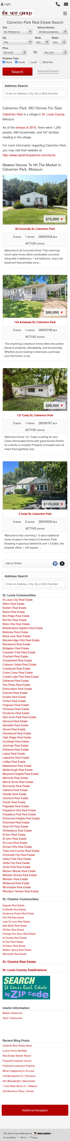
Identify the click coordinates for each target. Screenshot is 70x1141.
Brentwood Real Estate (16, 644)
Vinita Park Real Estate (17, 867)
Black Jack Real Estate (16, 636)
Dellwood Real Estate (16, 681)
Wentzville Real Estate (15, 954)
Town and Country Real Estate (21, 851)
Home (8, 62)
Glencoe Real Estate (15, 721)
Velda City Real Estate (16, 863)
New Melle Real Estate (15, 925)
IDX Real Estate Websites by (18, 1133)
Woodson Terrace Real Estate (21, 891)
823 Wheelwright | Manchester (19, 1081)
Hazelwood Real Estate (17, 733)
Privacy (34, 1137)
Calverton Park (13, 114)
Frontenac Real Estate (16, 713)
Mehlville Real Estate (15, 778)
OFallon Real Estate (13, 929)
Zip (4, 37)
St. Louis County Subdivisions (25, 970)
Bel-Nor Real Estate (15, 620)
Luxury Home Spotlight (15, 1050)
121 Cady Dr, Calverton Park (35, 415)
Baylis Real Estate (14, 612)
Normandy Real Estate (16, 786)
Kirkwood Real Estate (16, 749)
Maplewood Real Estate (17, 766)
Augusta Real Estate (13, 905)
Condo (21, 62)
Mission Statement (12, 1013)
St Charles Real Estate (15, 937)
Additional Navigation (35, 1110)
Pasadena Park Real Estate (19, 814)
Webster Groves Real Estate (20, 875)
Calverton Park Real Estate (19, 652)
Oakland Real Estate (15, 790)
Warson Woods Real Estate (19, 871)
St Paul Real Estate (13, 941)
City (5, 27)
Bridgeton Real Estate (16, 648)
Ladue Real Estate (14, 753)
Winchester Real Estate (17, 887)
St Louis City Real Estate (18, 600)
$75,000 (55, 218)
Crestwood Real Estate (16, 668)
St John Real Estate (15, 838)
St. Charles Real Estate (19, 961)
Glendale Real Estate (15, 725)
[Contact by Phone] (58, 4)
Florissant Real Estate (16, 709)
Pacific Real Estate (14, 802)
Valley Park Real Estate (17, 859)
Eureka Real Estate (14, 697)
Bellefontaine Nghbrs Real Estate (23, 628)
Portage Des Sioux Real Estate (19, 933)
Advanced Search (48, 71)
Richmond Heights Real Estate (21, 818)
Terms (23, 1137)
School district (46, 27)
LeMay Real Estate (14, 762)
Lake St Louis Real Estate (16, 921)
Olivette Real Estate (15, 794)
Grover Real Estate (14, 729)
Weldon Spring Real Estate (17, 950)
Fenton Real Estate (14, 701)
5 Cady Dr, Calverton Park (35, 514)
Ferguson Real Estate (16, 705)
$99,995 (55, 312)
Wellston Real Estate (15, 879)
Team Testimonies (12, 1018)
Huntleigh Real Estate (16, 741)
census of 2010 (25, 127)
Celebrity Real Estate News (17, 1045)
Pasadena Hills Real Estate (19, 810)
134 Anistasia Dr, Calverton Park (35, 322)
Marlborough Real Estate (18, 770)
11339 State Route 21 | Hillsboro (20, 1086)
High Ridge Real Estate (17, 737)
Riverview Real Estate (16, 822)
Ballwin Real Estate (14, 608)
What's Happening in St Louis (18, 1070)
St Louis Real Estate (15, 843)
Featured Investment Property (19, 1065)
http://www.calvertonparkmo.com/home (29, 155)
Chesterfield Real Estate (17, 660)
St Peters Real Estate (14, 945)
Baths (55, 37)
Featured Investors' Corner (17, 1060)
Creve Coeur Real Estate (18, 672)
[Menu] (65, 13)
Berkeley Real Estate (15, 632)
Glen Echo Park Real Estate (19, 717)
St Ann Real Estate (14, 834)
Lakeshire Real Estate (16, 757)
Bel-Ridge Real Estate (16, 616)
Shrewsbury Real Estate (17, 830)
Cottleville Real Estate (14, 909)
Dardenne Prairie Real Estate (18, 913)
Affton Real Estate (13, 604)
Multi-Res (47, 62)
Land (34, 62)
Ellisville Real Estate (15, 693)
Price (5, 48)
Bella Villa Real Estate (16, 624)
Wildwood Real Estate (16, 883)
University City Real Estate (19, 855)
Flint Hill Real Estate (13, 917)
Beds (38, 37)
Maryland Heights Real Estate (21, 774)
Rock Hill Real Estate (15, 826)
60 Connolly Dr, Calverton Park (35, 229)
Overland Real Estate (15, 798)
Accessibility (9, 1137)
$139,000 (54, 503)
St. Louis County (53, 114)
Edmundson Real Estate (17, 689)
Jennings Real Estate (15, 745)
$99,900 (55, 405)
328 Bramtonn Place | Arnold (18, 1091)
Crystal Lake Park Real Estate (21, 676)
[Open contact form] (66, 4)
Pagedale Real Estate (16, 806)
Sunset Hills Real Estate (17, 847)
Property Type (11, 58)
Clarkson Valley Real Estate (19, 664)
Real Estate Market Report (17, 1055)
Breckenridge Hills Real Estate (21, 640)
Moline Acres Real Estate (18, 782)
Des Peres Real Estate (16, 685)
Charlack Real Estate (15, 656)
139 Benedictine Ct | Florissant (19, 1076)
